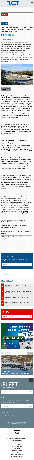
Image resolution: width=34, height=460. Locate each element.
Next (31, 353)
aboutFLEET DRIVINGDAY (17, 454)
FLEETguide (17, 452)
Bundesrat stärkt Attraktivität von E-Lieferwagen (16, 286)
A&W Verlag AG (14, 423)
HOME (2, 19)
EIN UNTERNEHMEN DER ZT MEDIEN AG (17, 422)
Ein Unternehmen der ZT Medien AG (17, 438)
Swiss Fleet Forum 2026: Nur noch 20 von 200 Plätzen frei (17, 303)
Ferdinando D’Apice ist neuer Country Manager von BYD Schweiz (18, 292)
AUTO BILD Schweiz (17, 446)
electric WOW (17, 444)
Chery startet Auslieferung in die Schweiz (16, 297)
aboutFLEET (17, 442)
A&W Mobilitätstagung (17, 456)
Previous (28, 353)
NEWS (7, 19)
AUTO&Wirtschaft (17, 440)
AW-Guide (17, 448)
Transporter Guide (17, 450)
